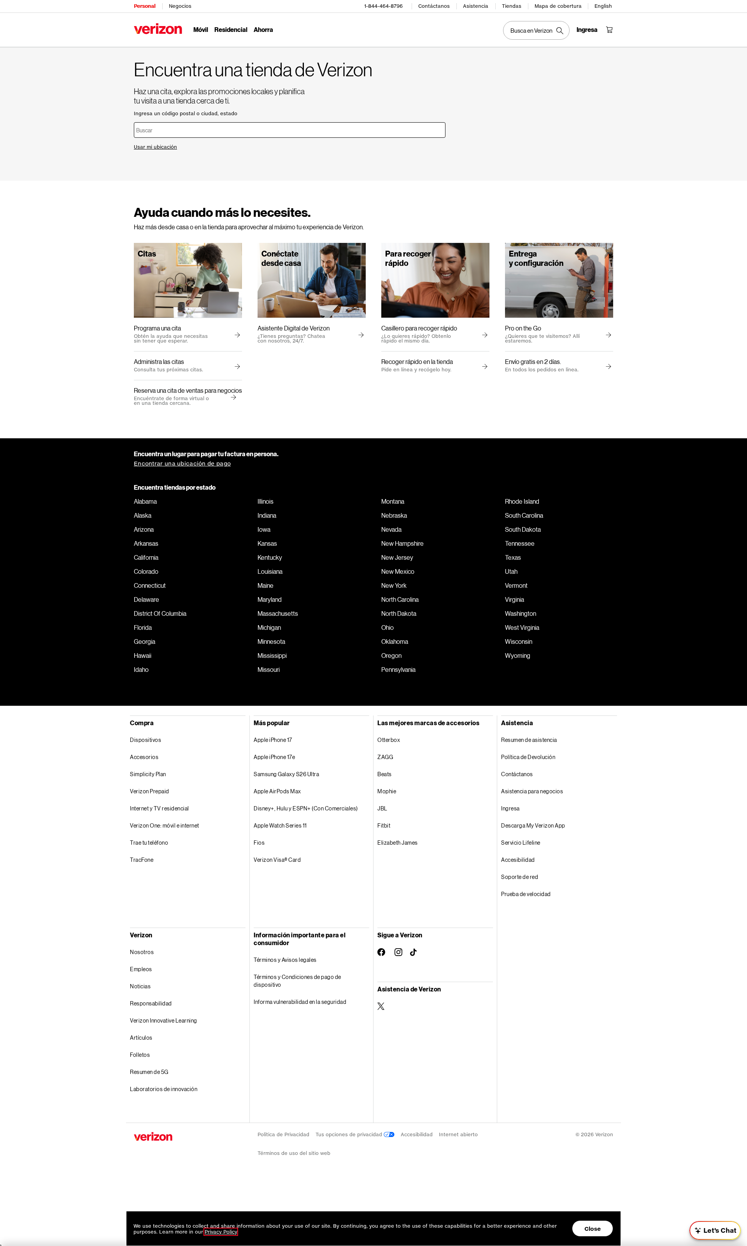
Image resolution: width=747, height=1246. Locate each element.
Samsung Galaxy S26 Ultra (286, 774)
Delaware (146, 599)
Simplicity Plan (148, 774)
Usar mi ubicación (155, 147)
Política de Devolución (528, 757)
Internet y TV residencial (159, 808)
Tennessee (520, 543)
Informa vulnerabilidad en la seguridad (300, 1001)
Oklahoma (394, 641)
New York (394, 585)
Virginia (514, 599)
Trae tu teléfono (149, 842)
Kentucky (270, 557)
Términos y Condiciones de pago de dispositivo (297, 981)
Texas (513, 557)
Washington (520, 613)
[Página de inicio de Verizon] (158, 28)
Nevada (391, 529)
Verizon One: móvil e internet (164, 825)
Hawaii (142, 655)
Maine (266, 585)
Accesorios (144, 757)
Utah (511, 571)
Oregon (391, 655)
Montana (392, 501)
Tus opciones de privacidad (350, 1134)
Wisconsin (518, 641)
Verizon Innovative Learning (163, 1020)
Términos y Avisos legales (285, 959)
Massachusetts (278, 613)
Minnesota (271, 641)
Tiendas (511, 6)
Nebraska (394, 515)
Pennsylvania (398, 669)
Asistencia (475, 6)
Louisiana (270, 571)
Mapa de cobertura (558, 6)
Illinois (266, 501)
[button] (232, 397)
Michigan (269, 627)
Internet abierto (458, 1134)
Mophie (386, 791)
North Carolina (400, 599)
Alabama (145, 501)
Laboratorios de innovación (163, 1089)
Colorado (146, 571)
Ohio (387, 627)
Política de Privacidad (283, 1134)
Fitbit (383, 825)
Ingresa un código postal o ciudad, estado (185, 113)
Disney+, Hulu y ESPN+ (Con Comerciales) (306, 808)
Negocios (180, 6)
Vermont (516, 585)
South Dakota (523, 529)
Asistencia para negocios (532, 791)
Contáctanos (434, 6)
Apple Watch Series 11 (280, 825)
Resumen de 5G (149, 1072)
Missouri (269, 669)
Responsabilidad (151, 1003)
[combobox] (289, 130)
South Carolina (524, 515)
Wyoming (517, 655)
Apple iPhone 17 (273, 739)
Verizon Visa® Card (277, 859)
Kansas (267, 543)
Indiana (267, 515)
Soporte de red (519, 876)
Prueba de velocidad (526, 894)
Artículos (141, 1037)
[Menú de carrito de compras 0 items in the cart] (609, 29)
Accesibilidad (518, 859)
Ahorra (263, 29)
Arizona (144, 529)
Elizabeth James (397, 842)
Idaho (141, 669)
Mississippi (272, 655)
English (603, 6)
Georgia (144, 641)
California (146, 557)
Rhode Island (522, 501)
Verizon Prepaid (149, 791)
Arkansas (146, 543)
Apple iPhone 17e (274, 757)
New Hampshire (402, 543)
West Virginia (522, 627)
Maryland (270, 599)
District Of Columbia (160, 613)
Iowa (264, 529)
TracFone (141, 859)
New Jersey (397, 557)
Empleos (141, 969)
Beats (384, 774)
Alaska (142, 515)
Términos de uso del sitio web (294, 1153)
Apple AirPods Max (277, 791)
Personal (144, 6)
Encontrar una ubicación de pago (182, 463)
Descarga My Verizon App (533, 825)
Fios (259, 842)
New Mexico (397, 571)
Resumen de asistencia (529, 739)
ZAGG (385, 757)
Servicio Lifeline (520, 842)
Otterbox (388, 739)
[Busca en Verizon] (536, 30)
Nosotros (142, 952)
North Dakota (398, 613)
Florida (143, 627)
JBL (382, 808)
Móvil (200, 29)
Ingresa (510, 808)
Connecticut (150, 585)
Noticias (140, 986)
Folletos (140, 1054)
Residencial (230, 29)
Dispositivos (145, 739)
